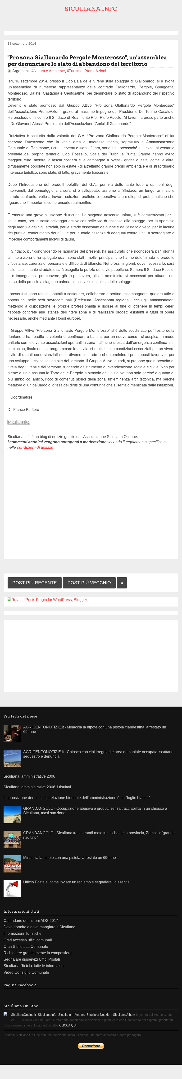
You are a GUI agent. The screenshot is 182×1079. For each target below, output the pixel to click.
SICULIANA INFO (91, 8)
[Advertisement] (91, 655)
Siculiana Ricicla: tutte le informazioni (35, 966)
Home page (122, 582)
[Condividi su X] (18, 422)
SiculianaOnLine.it (23, 1014)
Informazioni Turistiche (22, 933)
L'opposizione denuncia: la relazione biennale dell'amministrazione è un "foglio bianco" (77, 798)
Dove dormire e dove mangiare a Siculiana (39, 927)
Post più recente (34, 582)
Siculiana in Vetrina (71, 1014)
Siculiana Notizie (97, 1014)
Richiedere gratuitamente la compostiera (38, 953)
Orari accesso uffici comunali (28, 940)
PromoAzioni (95, 71)
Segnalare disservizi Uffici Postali (32, 959)
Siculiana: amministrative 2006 (29, 776)
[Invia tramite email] (9, 422)
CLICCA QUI (68, 1025)
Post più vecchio (89, 582)
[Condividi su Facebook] (23, 422)
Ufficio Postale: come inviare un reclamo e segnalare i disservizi (76, 882)
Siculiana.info (47, 1014)
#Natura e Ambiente (48, 71)
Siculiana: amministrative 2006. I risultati (37, 787)
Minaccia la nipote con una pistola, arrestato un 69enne (69, 858)
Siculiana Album (124, 1014)
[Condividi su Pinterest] (27, 422)
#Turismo (74, 71)
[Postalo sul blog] (14, 422)
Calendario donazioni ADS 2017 (31, 921)
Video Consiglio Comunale (26, 972)
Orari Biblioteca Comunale (26, 946)
